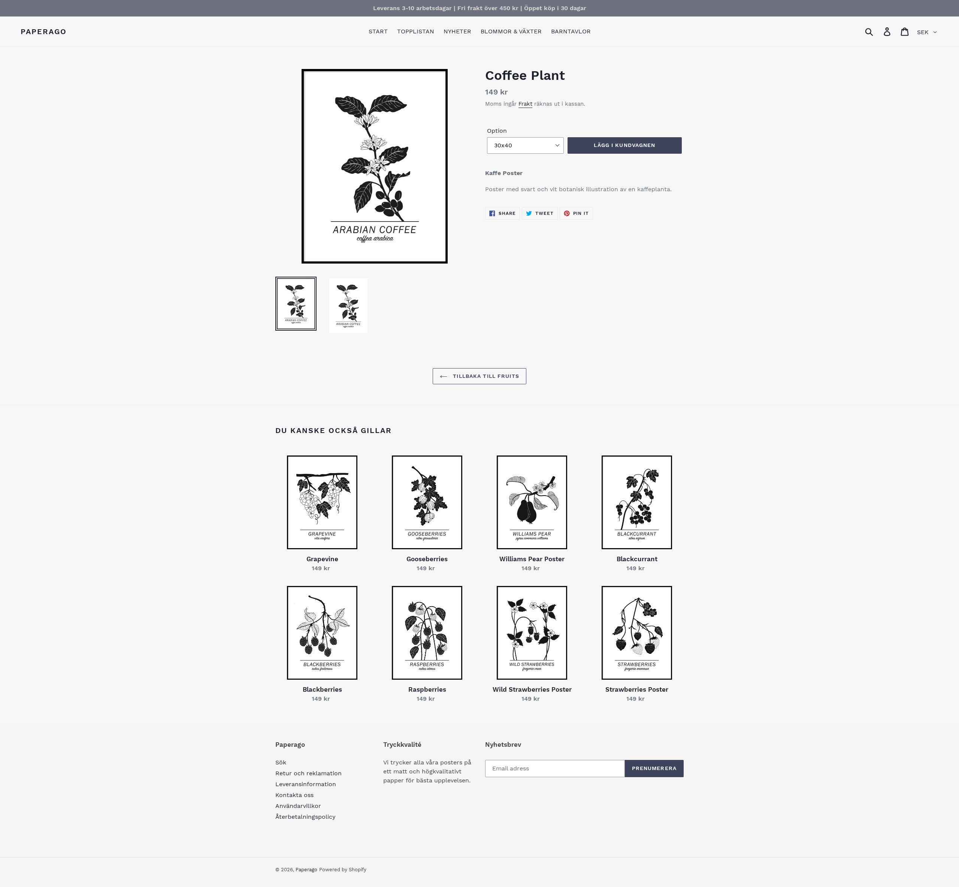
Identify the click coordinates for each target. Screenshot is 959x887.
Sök (280, 762)
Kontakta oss (294, 795)
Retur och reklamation (308, 773)
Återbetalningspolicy (305, 816)
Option (497, 130)
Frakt (525, 103)
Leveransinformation (305, 784)
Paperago (44, 31)
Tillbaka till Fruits (485, 376)
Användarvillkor (298, 805)
